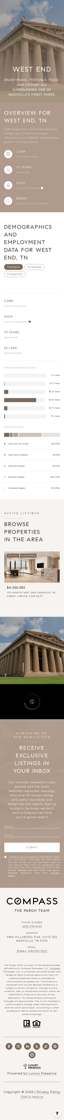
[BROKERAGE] (32, 1054)
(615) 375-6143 (32, 926)
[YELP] (36, 1046)
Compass (55, 968)
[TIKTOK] (45, 1046)
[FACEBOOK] (9, 1046)
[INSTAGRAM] (18, 1046)
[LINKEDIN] (27, 1046)
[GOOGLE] (55, 1046)
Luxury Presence (43, 1073)
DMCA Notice (32, 1097)
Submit (32, 847)
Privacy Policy (48, 1092)
